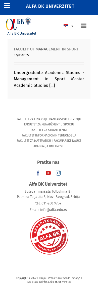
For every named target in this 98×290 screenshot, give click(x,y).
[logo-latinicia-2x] (21, 19)
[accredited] (49, 216)
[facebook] (38, 173)
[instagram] (58, 173)
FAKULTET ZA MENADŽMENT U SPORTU (49, 124)
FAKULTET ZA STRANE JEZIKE (49, 130)
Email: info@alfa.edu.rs (48, 210)
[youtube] (48, 173)
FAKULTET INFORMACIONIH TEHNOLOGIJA (49, 135)
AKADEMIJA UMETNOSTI (49, 146)
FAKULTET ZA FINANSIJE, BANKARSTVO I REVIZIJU (49, 119)
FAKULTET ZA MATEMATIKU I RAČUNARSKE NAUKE (49, 140)
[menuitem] (70, 25)
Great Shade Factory (68, 278)
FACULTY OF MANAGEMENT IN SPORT (46, 49)
